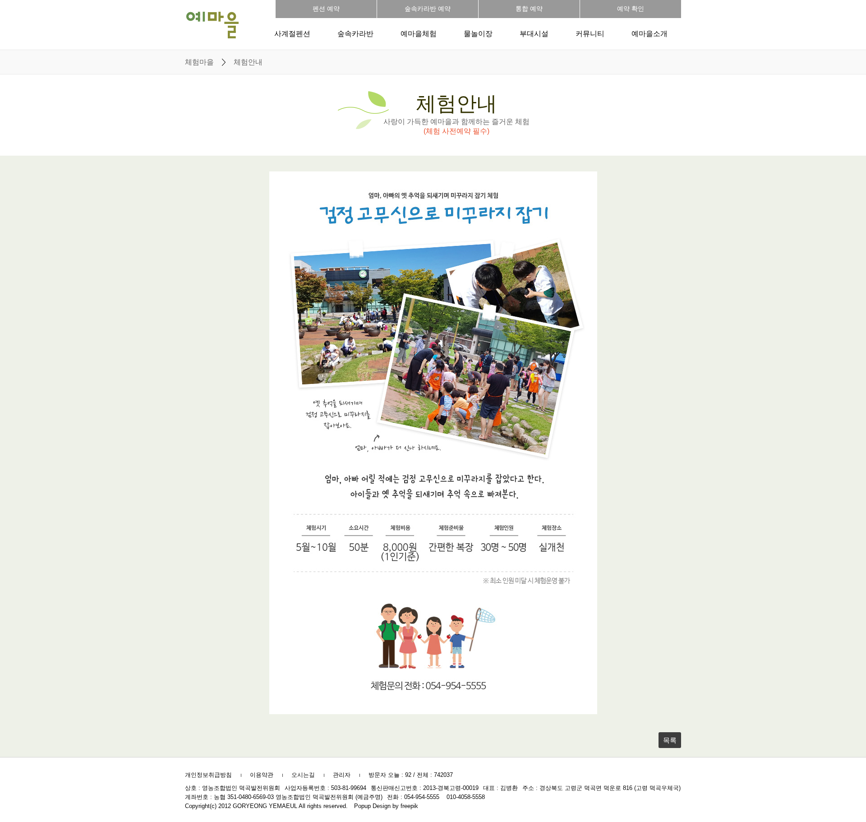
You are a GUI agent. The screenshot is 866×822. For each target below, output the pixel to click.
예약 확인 (630, 8)
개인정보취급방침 (208, 774)
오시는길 (303, 774)
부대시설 (534, 33)
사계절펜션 (292, 33)
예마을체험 (419, 33)
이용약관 (261, 774)
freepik (409, 806)
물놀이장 (478, 33)
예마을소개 (649, 33)
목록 (670, 740)
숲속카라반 (355, 33)
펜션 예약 (326, 8)
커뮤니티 (590, 33)
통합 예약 (529, 8)
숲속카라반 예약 (428, 8)
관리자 (341, 774)
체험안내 (248, 62)
